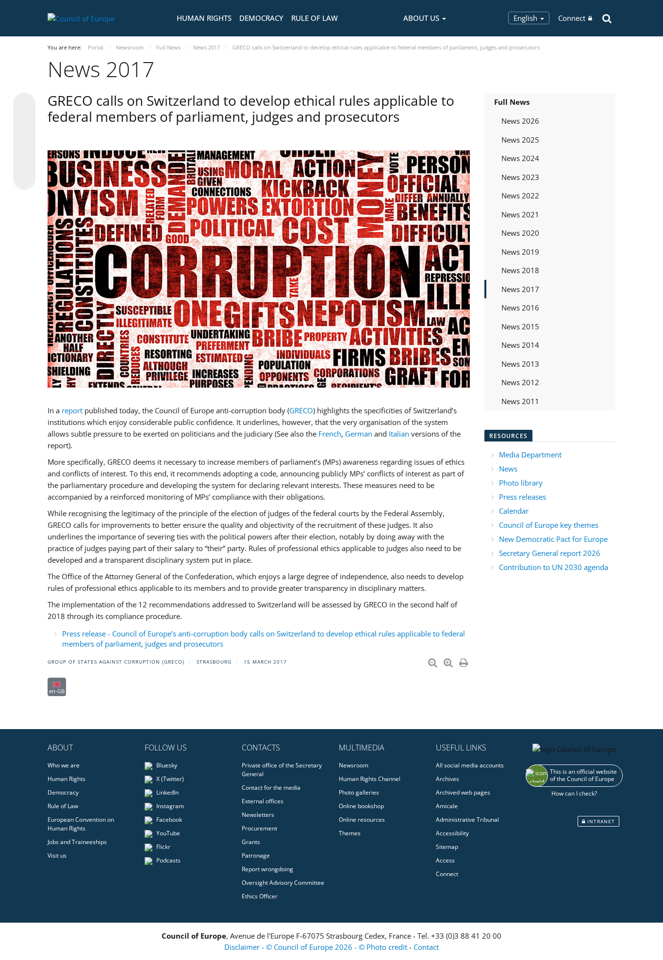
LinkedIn (167, 792)
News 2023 (520, 177)
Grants (251, 842)
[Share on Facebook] (24, 141)
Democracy (261, 18)
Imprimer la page (464, 660)
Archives (447, 779)
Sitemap (447, 847)
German (358, 434)
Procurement (259, 828)
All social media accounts (470, 765)
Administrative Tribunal (467, 819)
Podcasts (168, 860)
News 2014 (520, 345)
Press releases (522, 497)
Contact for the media (271, 787)
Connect (571, 18)
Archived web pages (463, 792)
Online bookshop (361, 806)
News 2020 (520, 233)
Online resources (362, 819)
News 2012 (520, 382)
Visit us (57, 855)
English (526, 18)
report (72, 410)
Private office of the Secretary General (282, 769)
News (508, 468)
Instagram (169, 806)
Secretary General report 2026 (549, 553)
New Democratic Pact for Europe (553, 539)
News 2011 (520, 401)
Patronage (256, 855)
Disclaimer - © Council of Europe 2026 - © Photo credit (316, 947)
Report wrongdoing (267, 869)
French (329, 434)
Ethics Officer (260, 896)
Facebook (168, 819)
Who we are (64, 765)
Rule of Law (314, 18)
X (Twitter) (169, 779)
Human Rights (204, 18)
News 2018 (520, 270)
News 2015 (520, 326)
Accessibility (452, 833)
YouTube (167, 833)
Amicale (447, 806)
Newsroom (353, 765)
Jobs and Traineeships (77, 842)
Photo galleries (359, 792)
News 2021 (520, 214)
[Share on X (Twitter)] (24, 123)
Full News (512, 102)
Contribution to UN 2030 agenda (553, 567)
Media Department (530, 454)
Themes (350, 833)
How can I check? (574, 793)
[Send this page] (24, 178)
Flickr (162, 847)
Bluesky (166, 765)
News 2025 (520, 140)
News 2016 (520, 307)
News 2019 (520, 252)
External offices (262, 801)
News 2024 (520, 158)
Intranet (600, 821)
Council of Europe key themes (548, 525)
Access (445, 860)
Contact (426, 947)
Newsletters (258, 815)
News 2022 (520, 195)
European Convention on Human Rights (81, 823)
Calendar (514, 511)
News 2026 (520, 121)
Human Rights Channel (369, 779)
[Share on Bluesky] (24, 105)
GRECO (301, 410)
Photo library (521, 483)
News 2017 (520, 289)
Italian (399, 434)
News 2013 (520, 364)
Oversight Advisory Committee (283, 883)
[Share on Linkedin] (24, 160)
